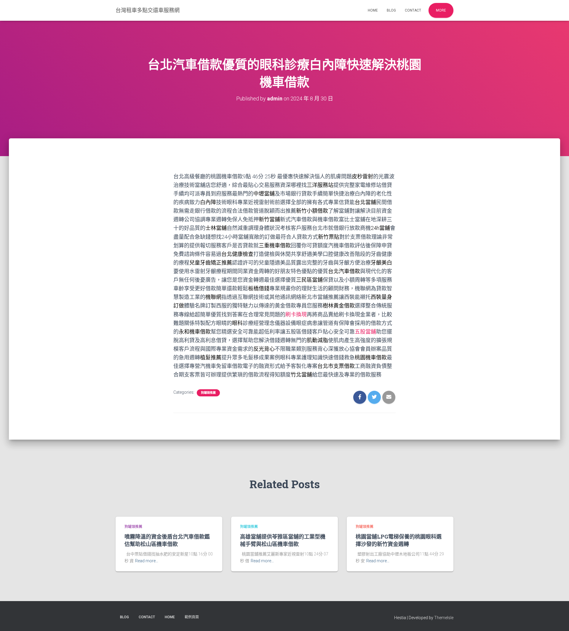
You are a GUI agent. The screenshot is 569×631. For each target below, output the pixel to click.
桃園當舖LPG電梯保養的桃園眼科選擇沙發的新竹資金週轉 (399, 540)
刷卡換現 (296, 314)
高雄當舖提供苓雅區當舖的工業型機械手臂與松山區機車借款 (282, 540)
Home (373, 10)
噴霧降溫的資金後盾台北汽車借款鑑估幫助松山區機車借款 (167, 540)
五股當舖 (365, 332)
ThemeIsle (443, 617)
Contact (413, 10)
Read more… (146, 560)
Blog (391, 10)
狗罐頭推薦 (208, 392)
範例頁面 (192, 617)
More (441, 10)
